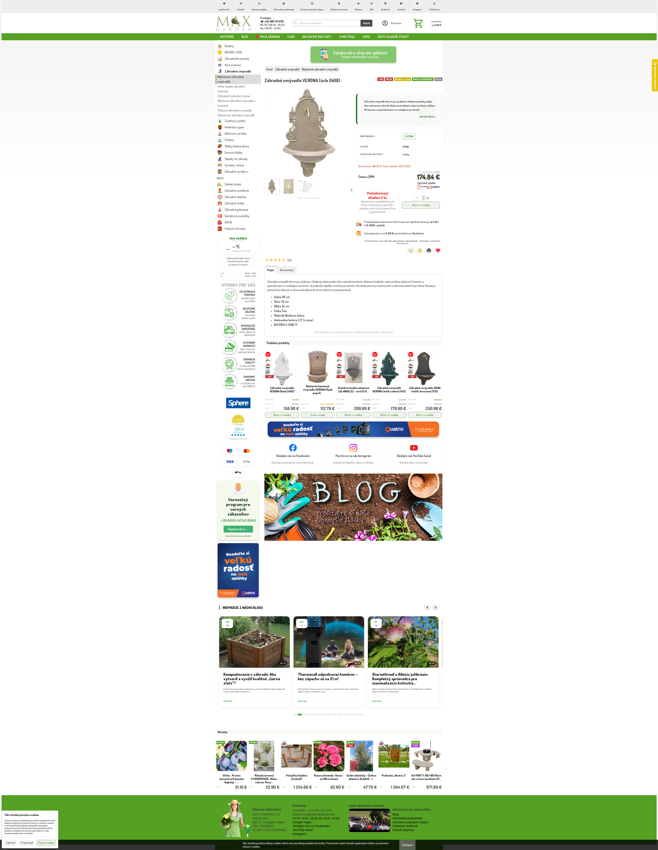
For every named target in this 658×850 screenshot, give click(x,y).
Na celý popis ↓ (427, 116)
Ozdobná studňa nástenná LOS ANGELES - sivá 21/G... (353, 389)
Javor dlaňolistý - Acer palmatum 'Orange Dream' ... (264, 779)
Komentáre (287, 270)
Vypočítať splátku (426, 183)
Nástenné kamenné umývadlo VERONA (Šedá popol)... (317, 389)
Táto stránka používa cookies (21, 815)
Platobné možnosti (405, 826)
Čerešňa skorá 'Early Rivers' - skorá (394, 777)
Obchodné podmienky (407, 818)
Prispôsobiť (27, 842)
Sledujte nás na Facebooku (311, 826)
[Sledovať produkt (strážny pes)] (420, 250)
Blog (395, 814)
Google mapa (302, 822)
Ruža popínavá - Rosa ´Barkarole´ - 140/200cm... (361, 777)
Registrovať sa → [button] (238, 529)
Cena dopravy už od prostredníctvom (394, 233)
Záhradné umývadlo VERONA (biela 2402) (282, 389)
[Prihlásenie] (391, 23)
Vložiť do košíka (421, 205)
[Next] (435, 607)
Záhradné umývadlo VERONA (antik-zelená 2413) (389, 389)
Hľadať (366, 23)
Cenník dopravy (403, 830)
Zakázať (10, 842)
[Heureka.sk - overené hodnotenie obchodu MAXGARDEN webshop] (238, 441)
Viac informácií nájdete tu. (275, 846)
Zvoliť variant (317, 415)
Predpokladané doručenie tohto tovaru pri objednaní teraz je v (401, 223)
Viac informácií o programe (238, 535)
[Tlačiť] (429, 250)
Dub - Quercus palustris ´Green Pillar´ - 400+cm (329, 777)
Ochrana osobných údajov (410, 822)
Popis (270, 270)
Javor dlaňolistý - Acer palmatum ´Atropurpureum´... (231, 777)
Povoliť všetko (46, 843)
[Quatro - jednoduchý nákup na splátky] (238, 570)
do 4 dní (295, 399)
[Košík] (426, 23)
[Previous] (427, 607)
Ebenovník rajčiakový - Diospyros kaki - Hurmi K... (296, 779)
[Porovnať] (411, 250)
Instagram (299, 834)
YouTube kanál (303, 830)
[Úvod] (234, 23)
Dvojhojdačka (426, 775)
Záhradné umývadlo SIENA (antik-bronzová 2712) (425, 389)
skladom (438, 399)
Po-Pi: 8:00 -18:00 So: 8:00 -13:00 (316, 818)
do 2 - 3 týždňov (327, 404)
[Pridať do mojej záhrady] (438, 250)
